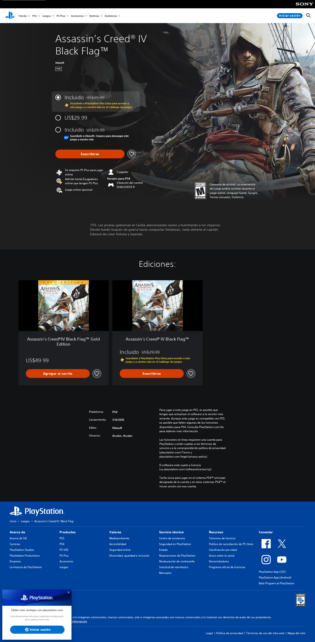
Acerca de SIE (18, 538)
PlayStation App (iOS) (272, 572)
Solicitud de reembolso (173, 567)
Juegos (46, 16)
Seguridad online (120, 550)
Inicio (13, 521)
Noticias (94, 16)
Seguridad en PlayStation (175, 544)
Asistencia (111, 16)
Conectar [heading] (266, 532)
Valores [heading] (115, 532)
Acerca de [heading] (17, 532)
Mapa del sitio (296, 633)
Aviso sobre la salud (221, 556)
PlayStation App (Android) (275, 577)
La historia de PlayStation (26, 567)
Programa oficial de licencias (227, 567)
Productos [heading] (67, 532)
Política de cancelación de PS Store (231, 544)
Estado (163, 550)
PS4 (61, 544)
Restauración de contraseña (177, 561)
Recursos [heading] (216, 532)
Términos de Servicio (222, 538)
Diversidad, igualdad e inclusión (129, 556)
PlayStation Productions (25, 556)
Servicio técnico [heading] (171, 532)
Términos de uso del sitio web (265, 633)
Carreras (15, 544)
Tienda (22, 16)
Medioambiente (119, 538)
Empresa (15, 561)
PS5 (34, 16)
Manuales (165, 573)
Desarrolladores (219, 561)
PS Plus (60, 16)
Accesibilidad (117, 544)
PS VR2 (63, 550)
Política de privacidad (229, 633)
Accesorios (77, 16)
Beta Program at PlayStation (276, 583)
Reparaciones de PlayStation (177, 556)
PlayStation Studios (22, 550)
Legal (209, 633)
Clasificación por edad (223, 550)
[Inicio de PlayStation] (10, 15)
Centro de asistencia (172, 538)
